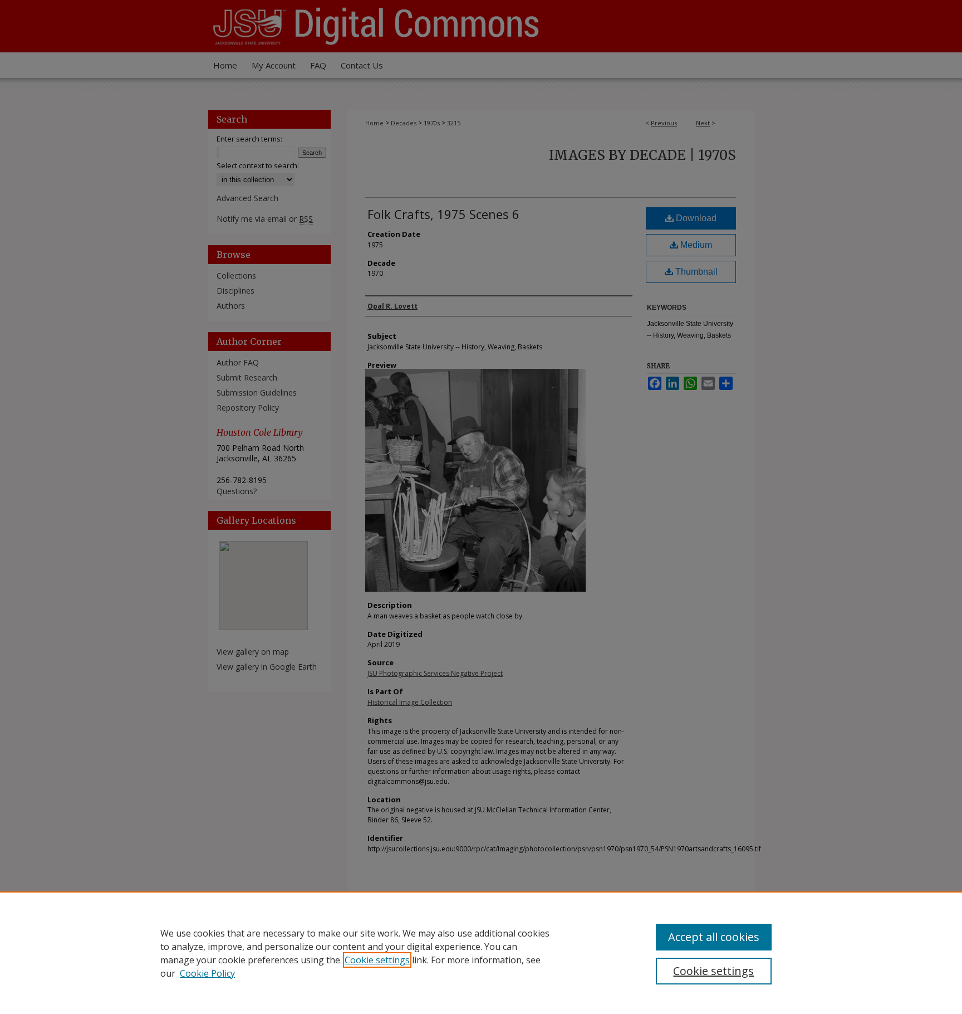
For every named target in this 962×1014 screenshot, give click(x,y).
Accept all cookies (713, 936)
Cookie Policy (207, 973)
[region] (481, 952)
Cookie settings (377, 960)
